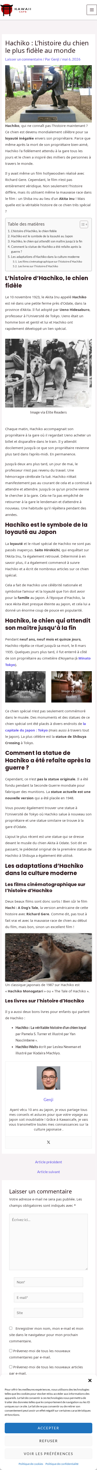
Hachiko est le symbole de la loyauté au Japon (42, 236)
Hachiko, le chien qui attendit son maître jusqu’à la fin (46, 241)
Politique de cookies (31, 1464)
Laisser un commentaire (23, 59)
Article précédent (48, 1162)
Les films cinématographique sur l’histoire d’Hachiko (50, 261)
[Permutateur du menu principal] (92, 10)
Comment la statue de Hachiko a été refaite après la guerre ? (46, 249)
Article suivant (48, 1172)
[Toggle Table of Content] (81, 224)
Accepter (48, 1428)
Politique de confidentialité (61, 1464)
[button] (90, 1380)
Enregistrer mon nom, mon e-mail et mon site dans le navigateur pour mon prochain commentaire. (46, 1334)
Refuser (48, 1441)
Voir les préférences (48, 1454)
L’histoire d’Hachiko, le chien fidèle (34, 231)
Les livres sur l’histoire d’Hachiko (38, 266)
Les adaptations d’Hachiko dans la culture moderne (45, 257)
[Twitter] (48, 1142)
